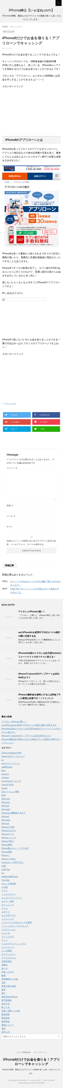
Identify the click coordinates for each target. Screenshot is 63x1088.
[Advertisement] (26, 112)
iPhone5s (5, 809)
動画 (3, 975)
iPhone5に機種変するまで (13, 813)
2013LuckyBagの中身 (11, 753)
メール (11, 516)
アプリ (4, 890)
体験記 (4, 965)
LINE (3, 866)
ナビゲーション (8, 929)
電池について (7, 1025)
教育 (3, 989)
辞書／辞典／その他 (10, 1011)
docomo (5, 774)
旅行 (3, 993)
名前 (10, 505)
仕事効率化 (6, 961)
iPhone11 (5, 802)
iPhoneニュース (8, 837)
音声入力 (5, 1032)
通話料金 (5, 1021)
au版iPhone (6, 767)
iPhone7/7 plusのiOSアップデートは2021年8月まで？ (26, 736)
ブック (4, 940)
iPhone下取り (7, 841)
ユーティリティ (8, 954)
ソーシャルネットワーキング (14, 926)
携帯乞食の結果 (8, 986)
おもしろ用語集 (8, 883)
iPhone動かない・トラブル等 (14, 848)
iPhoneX (5, 823)
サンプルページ (40, 1052)
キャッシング (10, 403)
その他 (4, 887)
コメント (12, 468)
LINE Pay (5, 869)
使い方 (4, 968)
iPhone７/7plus (8, 859)
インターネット (8, 894)
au (2, 760)
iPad (3, 795)
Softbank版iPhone (9, 876)
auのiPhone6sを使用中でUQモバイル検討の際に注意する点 (29, 725)
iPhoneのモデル (8, 830)
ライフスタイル (8, 958)
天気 (3, 982)
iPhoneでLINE (8, 827)
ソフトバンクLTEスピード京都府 (16, 922)
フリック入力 (7, 936)
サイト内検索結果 (24, 1052)
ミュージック (7, 947)
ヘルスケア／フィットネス (13, 943)
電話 (3, 1028)
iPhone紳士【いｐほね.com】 (32, 10)
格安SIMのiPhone (9, 997)
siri (2, 873)
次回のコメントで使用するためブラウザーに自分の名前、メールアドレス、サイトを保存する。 (31, 543)
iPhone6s (5, 820)
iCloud (4, 788)
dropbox (5, 777)
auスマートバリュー (10, 763)
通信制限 (5, 1014)
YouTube (5, 880)
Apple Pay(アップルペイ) (13, 756)
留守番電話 (6, 1000)
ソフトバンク (7, 919)
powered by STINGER (35, 1083)
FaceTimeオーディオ (11, 781)
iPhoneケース (7, 834)
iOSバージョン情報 (10, 791)
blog (3, 770)
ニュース (5, 933)
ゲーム (4, 908)
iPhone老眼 (6, 852)
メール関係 (6, 951)
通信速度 (5, 1018)
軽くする (5, 1007)
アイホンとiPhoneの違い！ (31, 611)
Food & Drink (7, 784)
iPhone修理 (6, 845)
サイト (10, 527)
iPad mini (5, 799)
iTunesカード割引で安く (12, 862)
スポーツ (5, 912)
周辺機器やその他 (9, 979)
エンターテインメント (11, 898)
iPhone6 (5, 816)
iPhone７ (5, 855)
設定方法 (5, 1004)
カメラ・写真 (7, 901)
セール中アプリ (8, 915)
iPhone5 (5, 806)
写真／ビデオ (7, 972)
